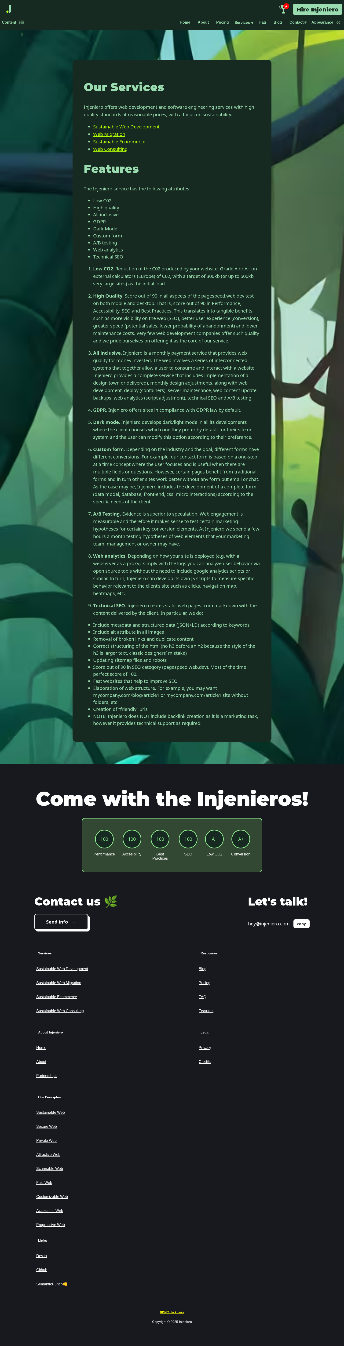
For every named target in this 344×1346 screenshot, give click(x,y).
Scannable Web (49, 1169)
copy (301, 923)
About (203, 22)
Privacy (205, 1048)
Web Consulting (110, 149)
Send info (57, 922)
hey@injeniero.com (269, 923)
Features (206, 1011)
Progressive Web (50, 1225)
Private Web (46, 1140)
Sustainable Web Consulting (60, 1011)
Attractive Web (48, 1155)
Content (9, 22)
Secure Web (46, 1126)
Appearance (322, 22)
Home (185, 22)
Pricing (222, 22)
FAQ (202, 997)
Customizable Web (52, 1197)
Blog (278, 22)
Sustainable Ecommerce (119, 141)
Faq (262, 22)
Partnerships (46, 1076)
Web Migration (109, 134)
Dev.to (41, 1256)
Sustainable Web (50, 1112)
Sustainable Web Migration (58, 983)
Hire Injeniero (317, 9)
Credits (205, 1062)
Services (244, 23)
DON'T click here (172, 1312)
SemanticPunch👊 (51, 1284)
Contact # (298, 22)
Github (41, 1270)
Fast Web (44, 1183)
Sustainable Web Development (126, 127)
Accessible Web (49, 1211)
